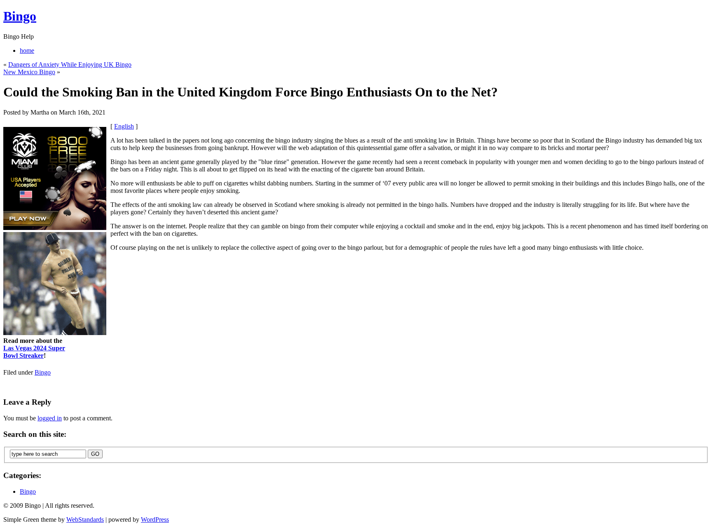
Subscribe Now (356, 301)
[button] (356, 233)
